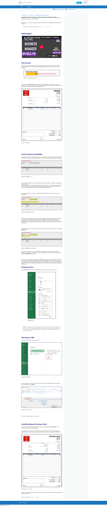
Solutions (29, 6)
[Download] (51, 246)
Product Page (41, 26)
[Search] (21, 9)
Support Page (48, 26)
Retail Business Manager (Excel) (42, 15)
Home (21, 6)
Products (31, 15)
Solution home (24, 15)
